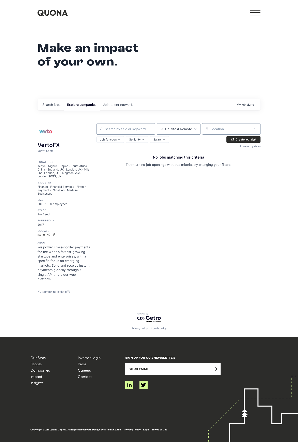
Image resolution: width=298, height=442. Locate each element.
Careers (84, 370)
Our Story (38, 357)
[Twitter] (143, 385)
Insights (36, 383)
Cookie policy (159, 328)
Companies (40, 370)
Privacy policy (140, 328)
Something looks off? (56, 291)
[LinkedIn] (129, 385)
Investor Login (89, 357)
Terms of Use (159, 429)
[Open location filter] (255, 128)
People (36, 364)
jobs (51, 105)
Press (82, 364)
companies (81, 105)
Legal (146, 429)
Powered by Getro (250, 146)
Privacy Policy (132, 429)
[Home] (53, 13)
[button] (110, 139)
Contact (85, 376)
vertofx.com (46, 150)
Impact (36, 376)
